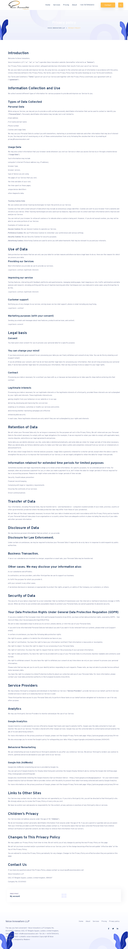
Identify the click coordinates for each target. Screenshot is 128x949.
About (74, 5)
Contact (108, 5)
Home (47, 5)
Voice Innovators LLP (18, 921)
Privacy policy (114, 921)
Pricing (66, 5)
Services (56, 5)
